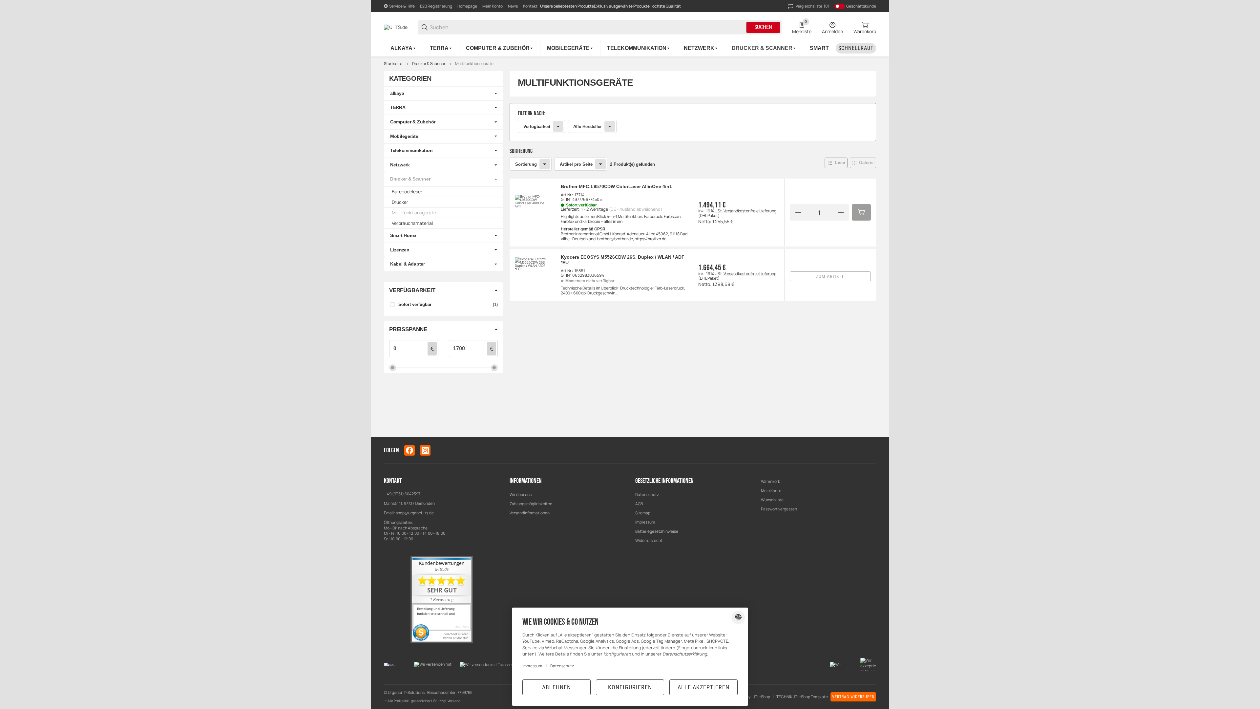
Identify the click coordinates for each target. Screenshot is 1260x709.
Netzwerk (400, 164)
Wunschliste (772, 500)
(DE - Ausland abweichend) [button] (635, 209)
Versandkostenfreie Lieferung (750, 211)
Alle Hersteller (587, 126)
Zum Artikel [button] (830, 276)
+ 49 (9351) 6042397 (402, 494)
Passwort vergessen (779, 509)
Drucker (400, 202)
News (513, 6)
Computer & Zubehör (412, 121)
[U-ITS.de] (396, 27)
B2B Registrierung (436, 6)
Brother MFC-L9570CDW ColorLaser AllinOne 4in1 (616, 186)
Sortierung (526, 164)
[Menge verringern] (798, 212)
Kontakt (530, 6)
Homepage (467, 6)
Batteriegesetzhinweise (656, 531)
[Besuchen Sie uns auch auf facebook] (409, 450)
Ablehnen (556, 687)
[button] (836, 163)
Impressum (645, 522)
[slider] (392, 367)
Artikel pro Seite (576, 164)
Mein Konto (492, 6)
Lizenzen (400, 249)
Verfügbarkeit (536, 126)
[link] (693, 122)
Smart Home (403, 235)
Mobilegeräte (404, 136)
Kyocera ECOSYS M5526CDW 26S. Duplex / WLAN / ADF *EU (622, 259)
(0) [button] (812, 6)
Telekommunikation (411, 150)
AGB (639, 503)
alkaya (397, 93)
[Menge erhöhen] (841, 212)
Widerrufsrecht (648, 540)
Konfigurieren (630, 687)
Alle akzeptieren (703, 687)
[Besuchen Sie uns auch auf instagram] (425, 450)
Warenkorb (770, 481)
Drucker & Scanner (428, 64)
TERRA (398, 107)
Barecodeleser (407, 191)
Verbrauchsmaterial (412, 223)
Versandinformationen (530, 513)
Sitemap (642, 513)
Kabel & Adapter (407, 264)
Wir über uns (521, 494)
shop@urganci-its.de (415, 513)
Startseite (393, 64)
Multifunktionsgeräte (474, 64)
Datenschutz (647, 494)
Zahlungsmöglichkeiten (531, 503)
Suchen (763, 27)
